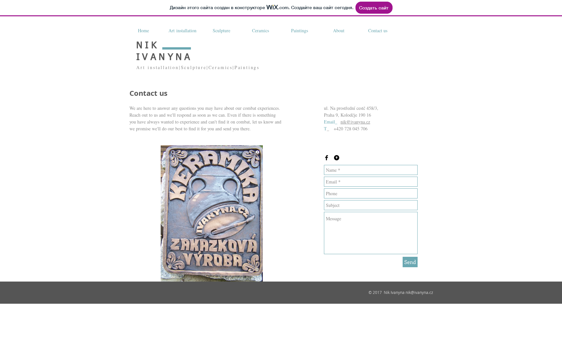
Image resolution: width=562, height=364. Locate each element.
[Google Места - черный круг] (336, 157)
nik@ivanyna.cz (355, 122)
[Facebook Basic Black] (326, 157)
